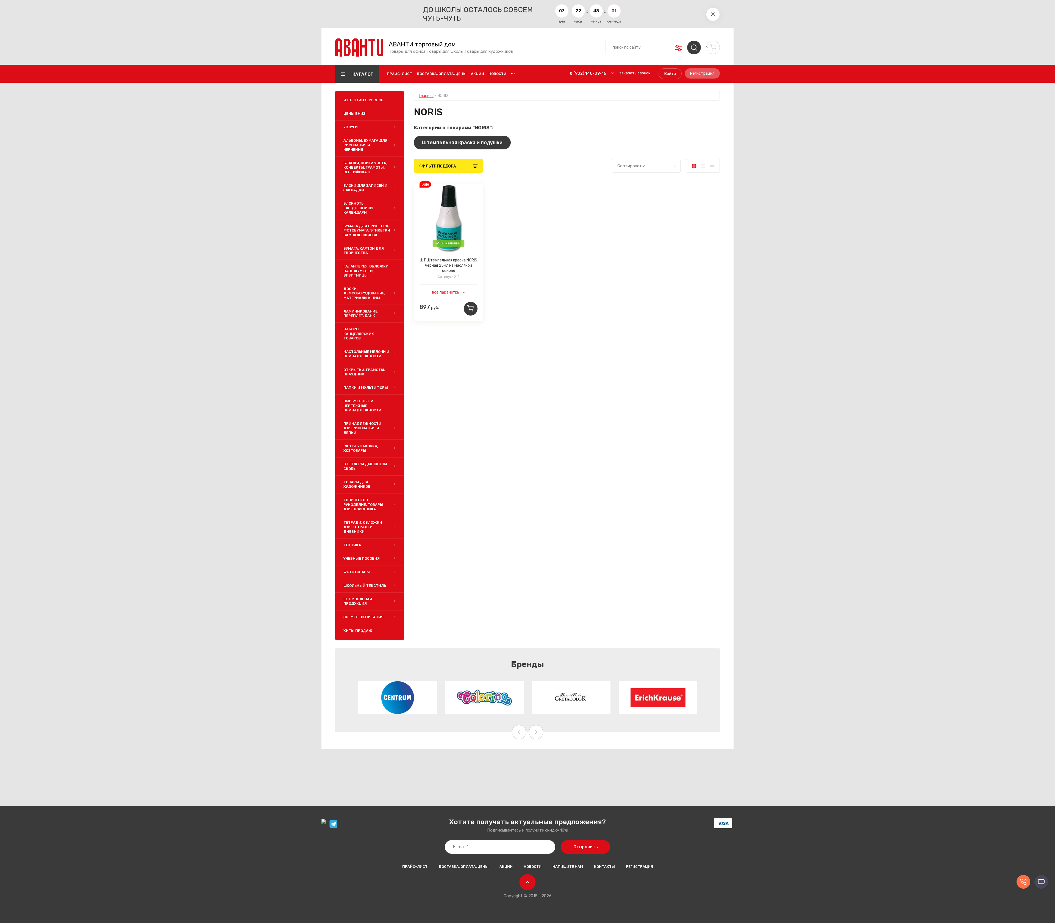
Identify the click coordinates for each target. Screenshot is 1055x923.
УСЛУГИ (350, 127)
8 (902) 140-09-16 (588, 73)
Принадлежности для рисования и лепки (362, 428)
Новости (497, 74)
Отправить (585, 846)
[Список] (703, 166)
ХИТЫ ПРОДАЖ (357, 631)
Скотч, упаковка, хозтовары (360, 448)
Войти (670, 73)
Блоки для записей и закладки (365, 187)
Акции (477, 74)
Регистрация (702, 73)
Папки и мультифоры (365, 388)
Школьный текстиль (364, 586)
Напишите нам (568, 867)
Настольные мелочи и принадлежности (366, 354)
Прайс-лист (399, 74)
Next (536, 732)
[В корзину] (470, 309)
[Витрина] (694, 166)
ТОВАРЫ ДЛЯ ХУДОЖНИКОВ (356, 484)
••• (513, 74)
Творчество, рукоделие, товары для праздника (363, 504)
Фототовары (356, 572)
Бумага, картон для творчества (363, 250)
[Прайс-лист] (712, 166)
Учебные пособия (361, 558)
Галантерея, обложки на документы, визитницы (365, 270)
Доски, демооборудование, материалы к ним (364, 293)
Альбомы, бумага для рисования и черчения (365, 145)
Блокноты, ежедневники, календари (358, 207)
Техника (352, 545)
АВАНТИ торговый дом (422, 44)
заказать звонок (634, 73)
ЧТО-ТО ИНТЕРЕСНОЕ (363, 100)
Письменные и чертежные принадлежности (362, 405)
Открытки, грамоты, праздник (364, 372)
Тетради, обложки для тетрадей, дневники (362, 527)
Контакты (604, 867)
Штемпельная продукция (357, 601)
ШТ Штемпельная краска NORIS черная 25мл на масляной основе (448, 265)
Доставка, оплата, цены (442, 74)
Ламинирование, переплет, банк (360, 313)
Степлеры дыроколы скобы (365, 466)
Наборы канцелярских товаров (358, 333)
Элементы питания (363, 617)
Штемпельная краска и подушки (462, 143)
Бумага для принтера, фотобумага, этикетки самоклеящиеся (366, 230)
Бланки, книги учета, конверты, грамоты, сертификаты (365, 167)
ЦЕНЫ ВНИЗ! (355, 113)
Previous (519, 732)
